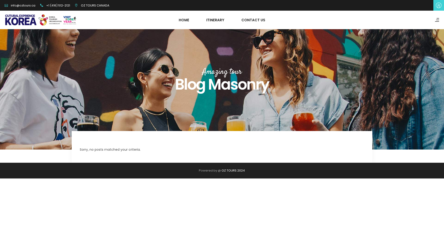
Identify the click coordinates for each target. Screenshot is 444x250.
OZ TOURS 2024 (233, 170)
